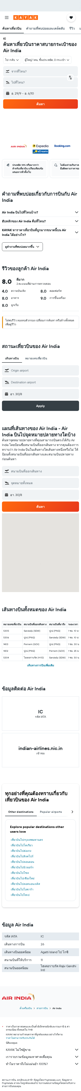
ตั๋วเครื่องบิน (26, 1008)
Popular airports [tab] (51, 812)
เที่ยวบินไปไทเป (20, 895)
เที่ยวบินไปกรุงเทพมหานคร (27, 840)
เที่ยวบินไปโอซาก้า (22, 889)
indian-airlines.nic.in (40, 748)
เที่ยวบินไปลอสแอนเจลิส (25, 884)
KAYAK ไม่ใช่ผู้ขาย (18, 1050)
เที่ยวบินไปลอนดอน (22, 862)
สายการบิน (42, 1008)
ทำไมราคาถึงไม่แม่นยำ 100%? (27, 1064)
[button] (6, 17)
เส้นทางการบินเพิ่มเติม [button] (40, 665)
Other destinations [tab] (21, 812)
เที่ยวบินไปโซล (20, 873)
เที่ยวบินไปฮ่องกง (21, 851)
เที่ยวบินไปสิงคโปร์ (22, 856)
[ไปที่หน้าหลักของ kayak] (25, 17)
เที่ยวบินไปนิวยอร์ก (22, 867)
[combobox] (44, 370)
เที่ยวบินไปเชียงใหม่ (22, 878)
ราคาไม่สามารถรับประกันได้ (20, 1037)
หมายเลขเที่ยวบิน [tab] (36, 358)
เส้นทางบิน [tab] (12, 358)
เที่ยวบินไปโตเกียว (22, 845)
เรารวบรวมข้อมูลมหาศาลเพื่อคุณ (29, 1057)
